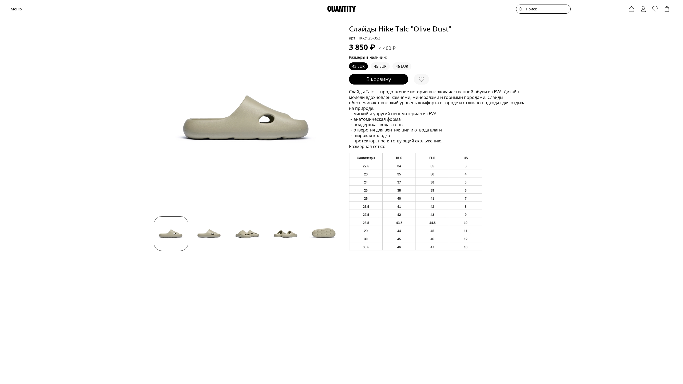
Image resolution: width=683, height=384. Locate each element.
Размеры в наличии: (368, 57)
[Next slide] (334, 118)
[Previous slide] (161, 118)
